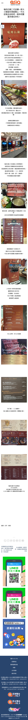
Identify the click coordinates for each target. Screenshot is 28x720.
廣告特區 (14, 673)
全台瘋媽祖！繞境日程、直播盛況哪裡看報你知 (21, 549)
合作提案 (14, 670)
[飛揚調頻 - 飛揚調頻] (15, 3)
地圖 (14, 667)
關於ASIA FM (14, 658)
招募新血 (14, 661)
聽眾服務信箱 (14, 664)
